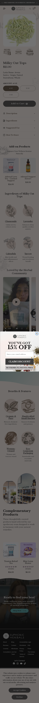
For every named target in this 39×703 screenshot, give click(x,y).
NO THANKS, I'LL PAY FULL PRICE (19, 368)
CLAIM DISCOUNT (19, 361)
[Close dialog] (36, 333)
